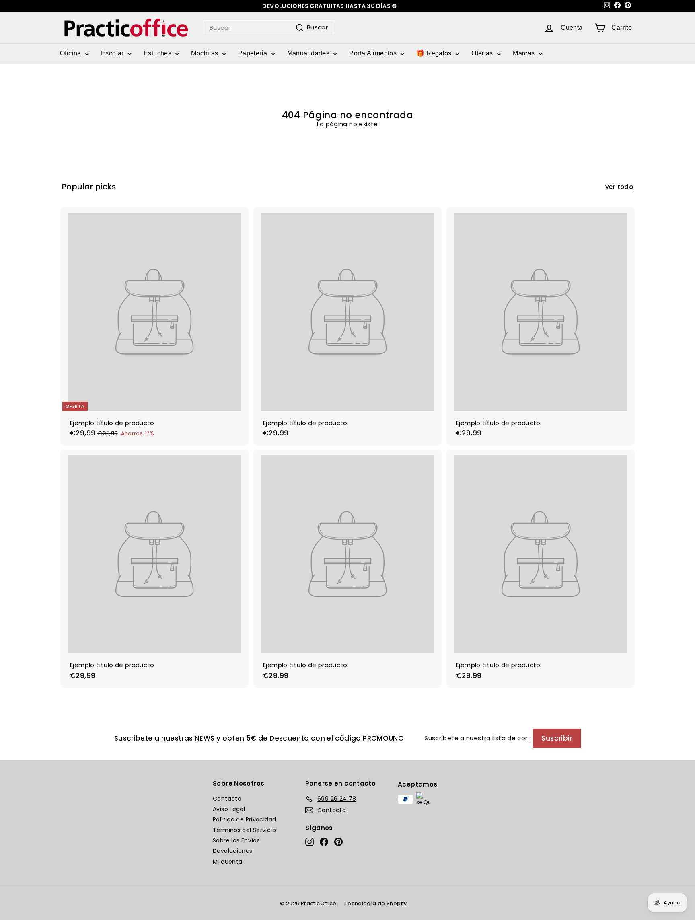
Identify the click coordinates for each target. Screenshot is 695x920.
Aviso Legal (229, 809)
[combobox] (268, 27)
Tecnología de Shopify (376, 903)
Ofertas (483, 53)
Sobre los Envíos (236, 840)
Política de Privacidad (244, 819)
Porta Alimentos (373, 53)
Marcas (525, 53)
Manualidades (309, 53)
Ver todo (619, 187)
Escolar (113, 53)
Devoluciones (233, 851)
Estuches (158, 53)
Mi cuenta (227, 862)
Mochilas (205, 53)
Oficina (71, 53)
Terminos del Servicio (244, 830)
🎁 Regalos (434, 53)
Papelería (253, 53)
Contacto (227, 799)
